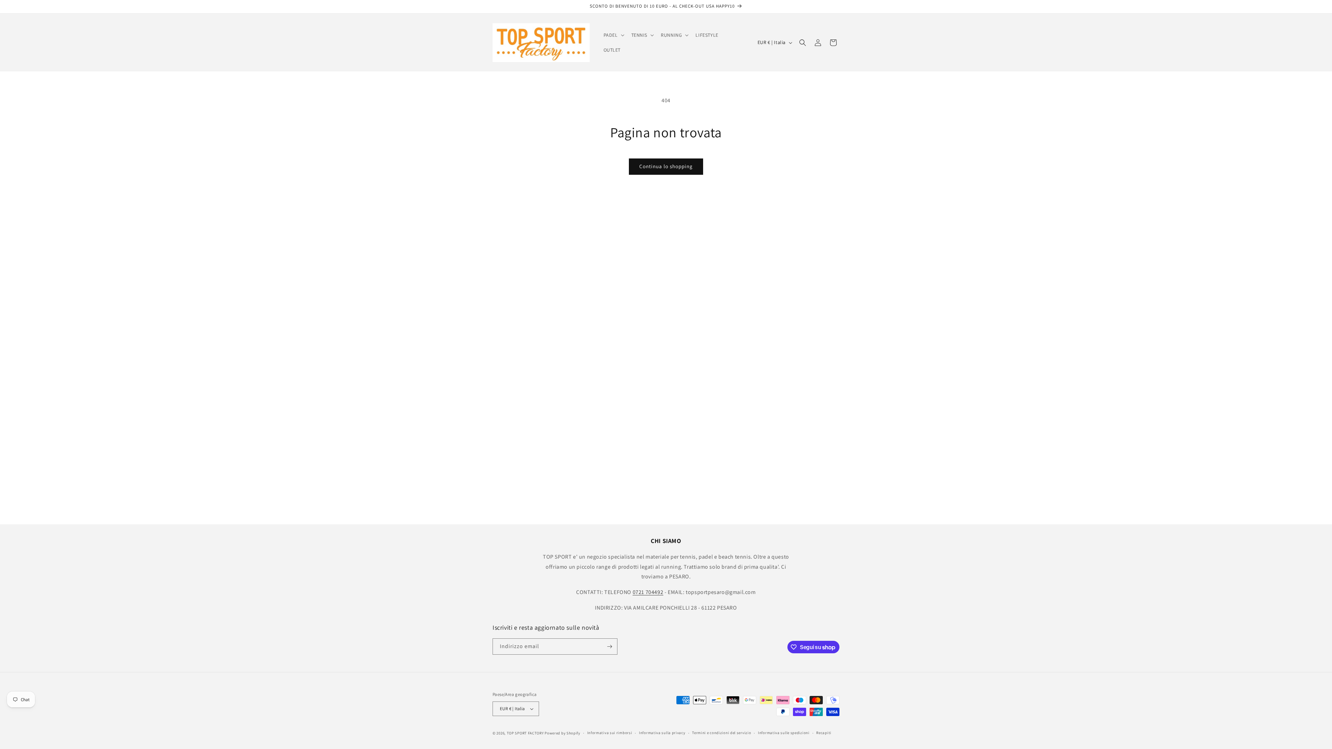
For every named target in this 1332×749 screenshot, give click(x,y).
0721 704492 (648, 592)
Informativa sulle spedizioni (784, 732)
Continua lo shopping (666, 166)
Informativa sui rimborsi (609, 732)
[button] (613, 35)
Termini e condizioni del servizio (721, 732)
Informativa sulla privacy (662, 732)
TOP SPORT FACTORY (525, 733)
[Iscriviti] (609, 646)
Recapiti (823, 732)
